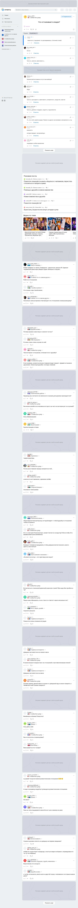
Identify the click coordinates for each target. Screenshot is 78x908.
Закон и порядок (35, 265)
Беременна (34, 456)
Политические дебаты (37, 393)
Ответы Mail (38, 207)
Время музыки (35, 425)
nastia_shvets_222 (30, 207)
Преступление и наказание (39, 554)
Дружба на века (35, 329)
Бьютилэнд (34, 745)
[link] (35, 228)
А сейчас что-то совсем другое (40, 200)
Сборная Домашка (36, 487)
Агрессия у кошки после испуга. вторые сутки (41, 210)
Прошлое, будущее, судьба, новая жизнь (43, 861)
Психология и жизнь (36, 518)
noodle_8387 (28, 194)
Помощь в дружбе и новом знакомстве (38, 190)
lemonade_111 (29, 179)
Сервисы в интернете (37, 619)
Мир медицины (35, 340)
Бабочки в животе (37, 179)
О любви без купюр (35, 17)
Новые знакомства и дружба (34, 196)
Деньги (33, 724)
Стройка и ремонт (36, 288)
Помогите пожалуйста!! (32, 203)
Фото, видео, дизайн (37, 608)
